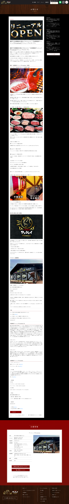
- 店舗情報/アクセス (43, 496)
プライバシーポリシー (26, 496)
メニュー (42, 2)
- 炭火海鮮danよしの (55, 496)
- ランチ (41, 492)
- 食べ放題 (41, 490)
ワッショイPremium (43, 488)
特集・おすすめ (25, 494)
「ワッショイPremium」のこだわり (29, 490)
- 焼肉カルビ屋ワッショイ (56, 490)
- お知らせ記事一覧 (43, 498)
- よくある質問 (42, 501)
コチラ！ (16, 314)
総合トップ (24, 488)
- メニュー (41, 494)
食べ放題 (34, 2)
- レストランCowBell (55, 492)
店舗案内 (47, 2)
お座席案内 (24, 492)
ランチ (38, 2)
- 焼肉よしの (54, 494)
